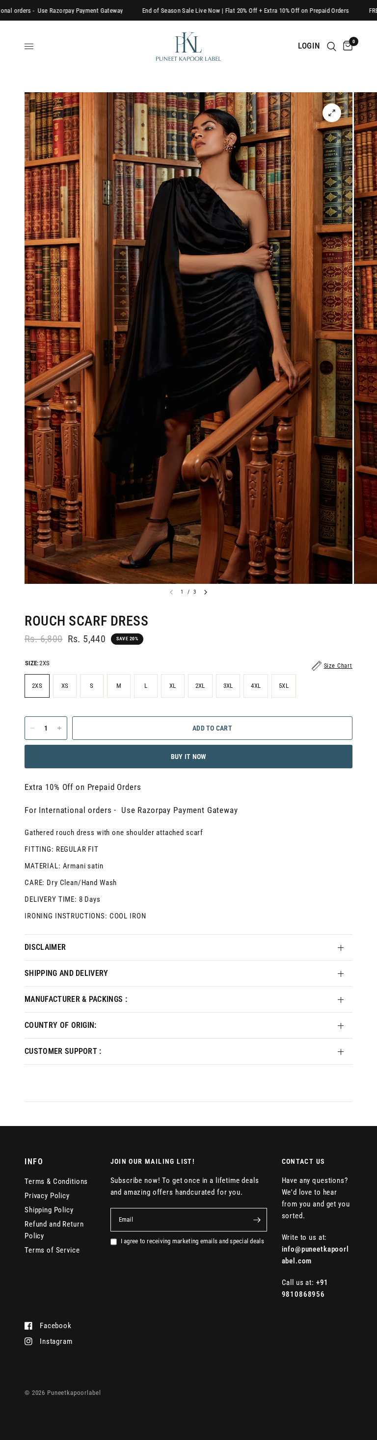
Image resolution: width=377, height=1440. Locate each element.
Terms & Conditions (56, 1181)
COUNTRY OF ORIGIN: (61, 1025)
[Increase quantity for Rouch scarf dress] (59, 728)
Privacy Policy (47, 1195)
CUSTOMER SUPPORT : (63, 1051)
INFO (34, 1162)
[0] (346, 46)
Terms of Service (52, 1250)
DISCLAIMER (45, 947)
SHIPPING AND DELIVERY (66, 973)
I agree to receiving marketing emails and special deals (192, 1241)
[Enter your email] (257, 1219)
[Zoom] (332, 113)
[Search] (331, 46)
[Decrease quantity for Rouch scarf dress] (32, 728)
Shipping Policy (49, 1209)
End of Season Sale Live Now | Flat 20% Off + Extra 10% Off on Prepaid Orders (215, 10)
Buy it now (189, 756)
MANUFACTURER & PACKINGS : (76, 999)
